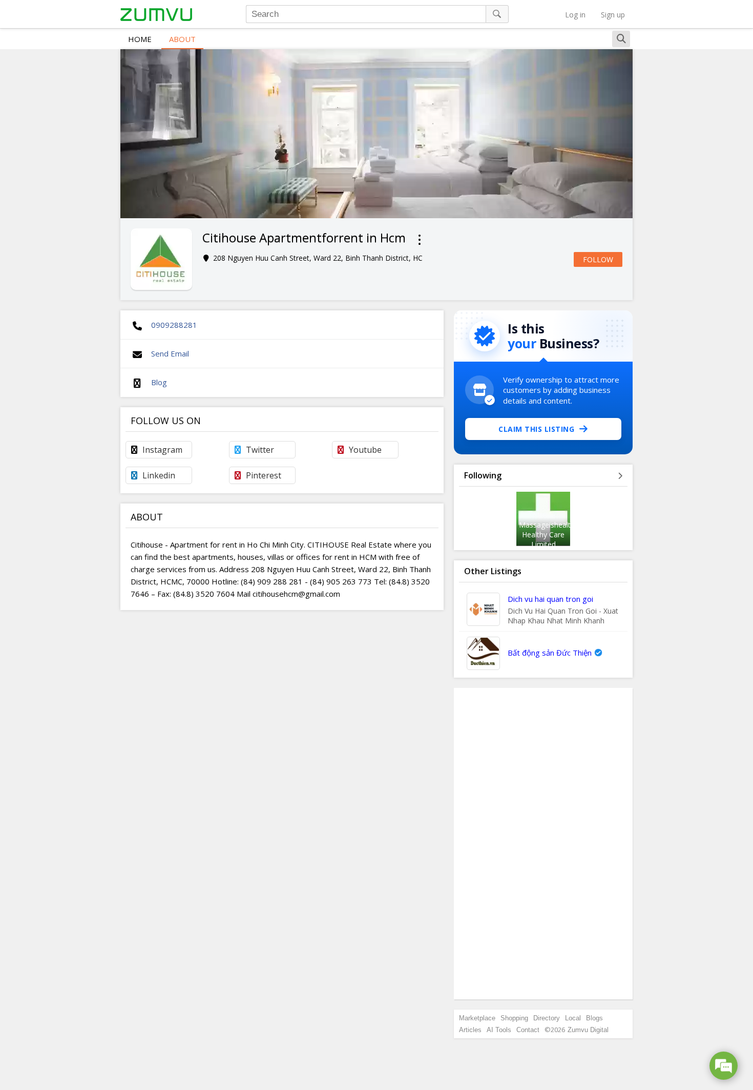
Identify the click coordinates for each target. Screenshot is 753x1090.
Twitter (260, 449)
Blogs (594, 1018)
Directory (546, 1018)
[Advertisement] (543, 843)
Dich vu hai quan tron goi (550, 599)
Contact (527, 1029)
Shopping (514, 1018)
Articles (470, 1029)
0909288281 (174, 325)
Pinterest (263, 475)
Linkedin (158, 475)
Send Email (170, 353)
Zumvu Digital (588, 1029)
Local (573, 1018)
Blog (159, 382)
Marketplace (477, 1018)
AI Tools (499, 1029)
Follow (598, 259)
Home (140, 39)
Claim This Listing (536, 429)
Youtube (365, 449)
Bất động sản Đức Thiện (550, 652)
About (182, 39)
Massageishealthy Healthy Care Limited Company (548, 539)
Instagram (162, 449)
